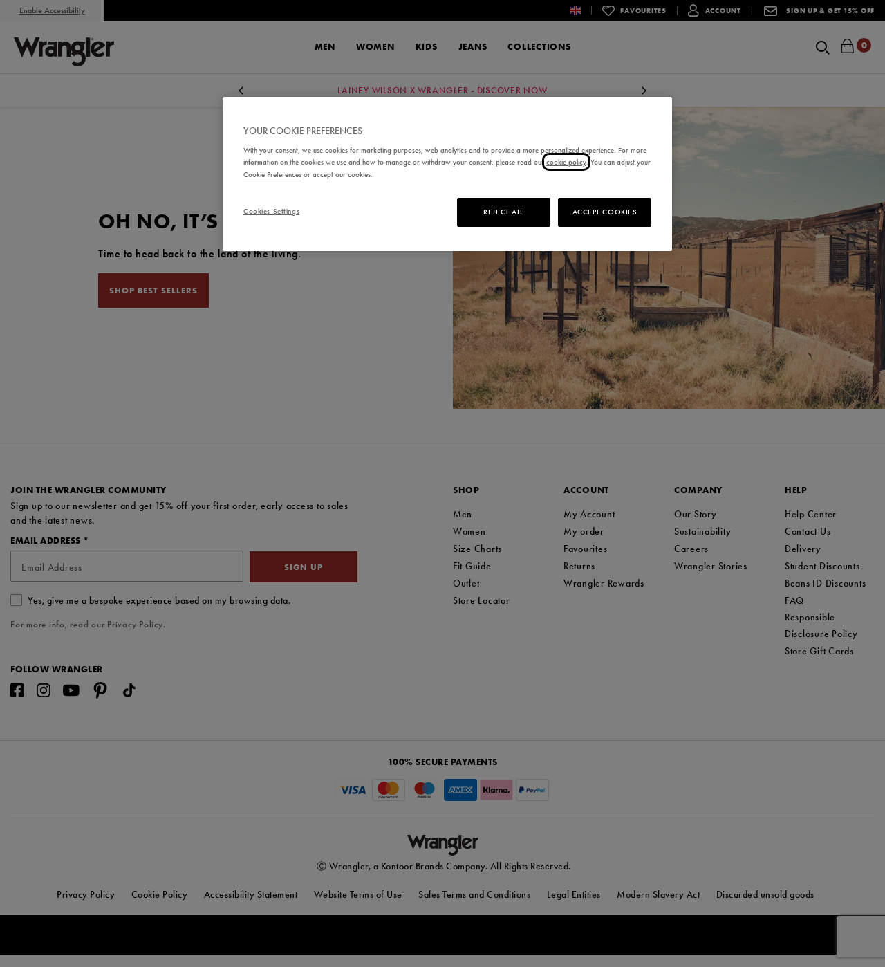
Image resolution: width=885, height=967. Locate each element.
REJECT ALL (503, 212)
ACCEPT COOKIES (604, 212)
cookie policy (566, 162)
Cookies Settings (271, 211)
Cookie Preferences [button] (272, 174)
